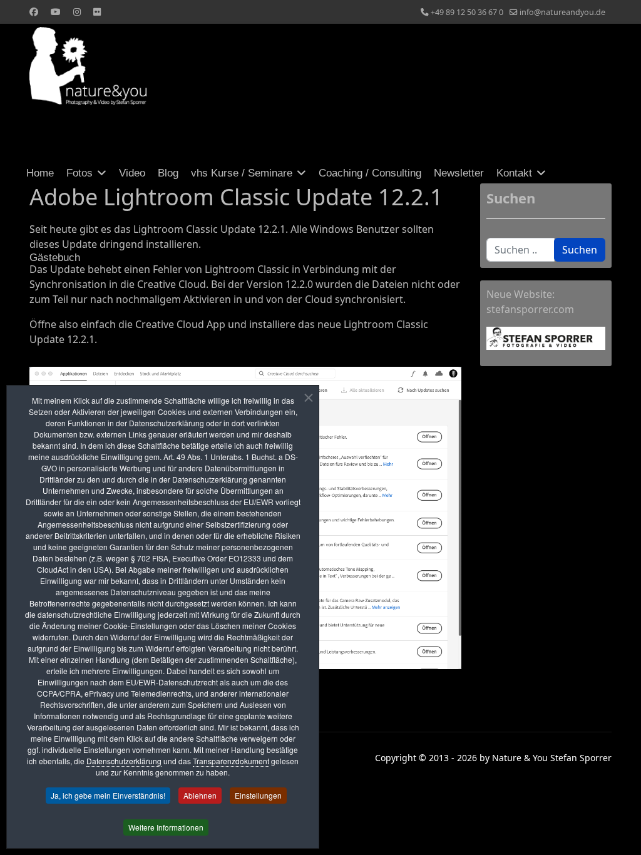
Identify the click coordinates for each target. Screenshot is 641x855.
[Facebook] (33, 12)
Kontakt (514, 173)
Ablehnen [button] (200, 795)
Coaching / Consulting (370, 173)
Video (132, 173)
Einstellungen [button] (258, 795)
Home (40, 173)
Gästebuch (54, 258)
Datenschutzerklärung (124, 760)
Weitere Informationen (165, 827)
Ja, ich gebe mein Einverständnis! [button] (108, 795)
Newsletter (459, 173)
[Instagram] (77, 12)
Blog (168, 173)
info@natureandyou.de (562, 12)
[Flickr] (97, 12)
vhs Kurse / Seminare (241, 173)
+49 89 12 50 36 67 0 (467, 12)
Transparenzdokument (231, 760)
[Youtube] (56, 12)
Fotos (79, 173)
